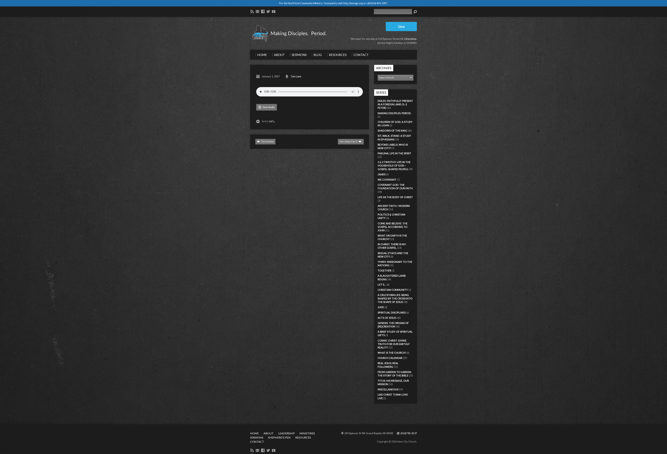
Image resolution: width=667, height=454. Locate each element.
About (268, 433)
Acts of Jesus (387, 317)
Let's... (272, 121)
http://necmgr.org (353, 3)
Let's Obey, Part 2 (348, 141)
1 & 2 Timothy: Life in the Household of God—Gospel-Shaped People (394, 166)
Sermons (256, 437)
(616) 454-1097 (378, 3)
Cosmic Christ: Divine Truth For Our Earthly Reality (394, 344)
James (381, 174)
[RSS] (252, 11)
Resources (303, 437)
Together (384, 270)
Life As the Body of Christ (395, 197)
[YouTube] (273, 11)
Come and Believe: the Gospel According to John (392, 227)
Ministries (307, 433)
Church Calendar (390, 357)
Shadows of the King (392, 130)
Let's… (382, 284)
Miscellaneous (388, 389)
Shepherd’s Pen (279, 437)
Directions (410, 38)
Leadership (286, 433)
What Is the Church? (392, 352)
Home (254, 433)
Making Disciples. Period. (394, 113)
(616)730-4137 (409, 433)
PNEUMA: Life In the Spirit (394, 153)
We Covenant (387, 179)
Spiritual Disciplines (392, 312)
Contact (257, 441)
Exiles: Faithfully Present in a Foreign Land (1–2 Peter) (395, 104)
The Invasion (267, 141)
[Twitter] (268, 11)
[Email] (257, 11)
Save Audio (268, 107)
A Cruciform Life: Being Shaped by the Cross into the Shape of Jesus (395, 298)
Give (401, 27)
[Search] (415, 12)
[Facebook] (263, 11)
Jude (381, 307)
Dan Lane (296, 76)
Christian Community (393, 289)
